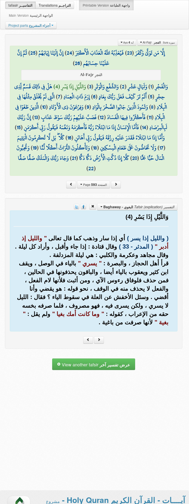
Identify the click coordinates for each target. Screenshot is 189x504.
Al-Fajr (158, 42)
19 (35, 147)
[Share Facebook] (83, 206)
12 (102, 117)
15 (19, 127)
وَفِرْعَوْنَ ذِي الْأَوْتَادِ (66, 107)
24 (69, 52)
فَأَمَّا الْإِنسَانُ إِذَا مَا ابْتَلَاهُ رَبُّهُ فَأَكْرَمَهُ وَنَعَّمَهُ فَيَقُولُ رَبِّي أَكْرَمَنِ (81, 127)
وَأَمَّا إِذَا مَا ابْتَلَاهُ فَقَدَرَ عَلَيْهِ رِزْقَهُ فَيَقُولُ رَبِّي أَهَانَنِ (120, 137)
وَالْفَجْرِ (161, 86)
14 (144, 127)
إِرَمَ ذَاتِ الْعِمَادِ (76, 96)
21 (74, 158)
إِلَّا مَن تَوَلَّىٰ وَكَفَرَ (150, 52)
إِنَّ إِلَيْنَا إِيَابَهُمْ (51, 52)
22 (91, 168)
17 (161, 147)
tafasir (20, 5)
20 (134, 158)
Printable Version (106, 5)
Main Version (31, 15)
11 (150, 117)
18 (95, 147)
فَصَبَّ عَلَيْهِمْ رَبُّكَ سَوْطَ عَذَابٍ (68, 117)
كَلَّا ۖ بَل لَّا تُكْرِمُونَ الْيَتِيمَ (40, 137)
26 (77, 63)
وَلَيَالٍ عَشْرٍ (137, 86)
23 (129, 52)
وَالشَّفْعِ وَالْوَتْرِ (106, 86)
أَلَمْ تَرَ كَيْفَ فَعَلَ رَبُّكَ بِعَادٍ (123, 96)
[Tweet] (76, 206)
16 (69, 137)
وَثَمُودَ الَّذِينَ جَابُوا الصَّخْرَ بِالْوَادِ (120, 107)
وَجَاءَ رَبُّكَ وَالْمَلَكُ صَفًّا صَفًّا (43, 158)
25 (32, 52)
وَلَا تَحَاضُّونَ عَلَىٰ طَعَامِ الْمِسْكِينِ (128, 147)
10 (44, 107)
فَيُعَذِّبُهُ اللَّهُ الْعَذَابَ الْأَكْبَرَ (99, 52)
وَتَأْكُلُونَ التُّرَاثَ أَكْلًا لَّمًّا (65, 147)
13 (36, 117)
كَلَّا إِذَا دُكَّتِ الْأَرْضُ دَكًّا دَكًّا (104, 158)
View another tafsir (95, 364)
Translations (55, 5)
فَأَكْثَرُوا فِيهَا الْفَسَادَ (126, 117)
